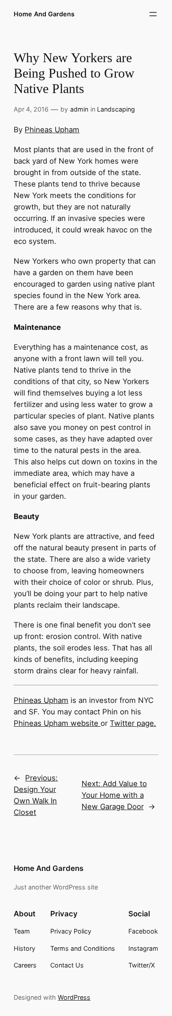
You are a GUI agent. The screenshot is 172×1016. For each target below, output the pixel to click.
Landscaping (116, 109)
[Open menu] (153, 14)
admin (79, 109)
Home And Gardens (44, 14)
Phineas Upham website (57, 723)
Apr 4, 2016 (31, 109)
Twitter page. (133, 723)
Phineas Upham (52, 129)
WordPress (74, 997)
